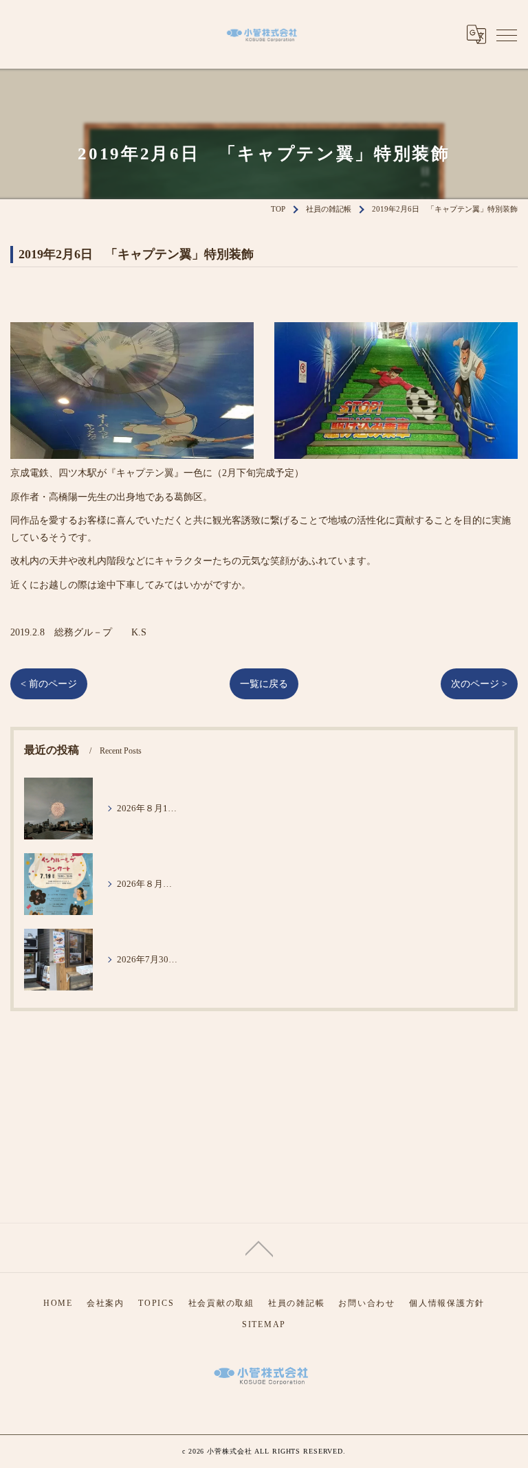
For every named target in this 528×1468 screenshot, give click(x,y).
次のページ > (479, 684)
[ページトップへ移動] (259, 1247)
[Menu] (507, 34)
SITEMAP (264, 1324)
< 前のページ (49, 684)
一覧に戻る (264, 684)
